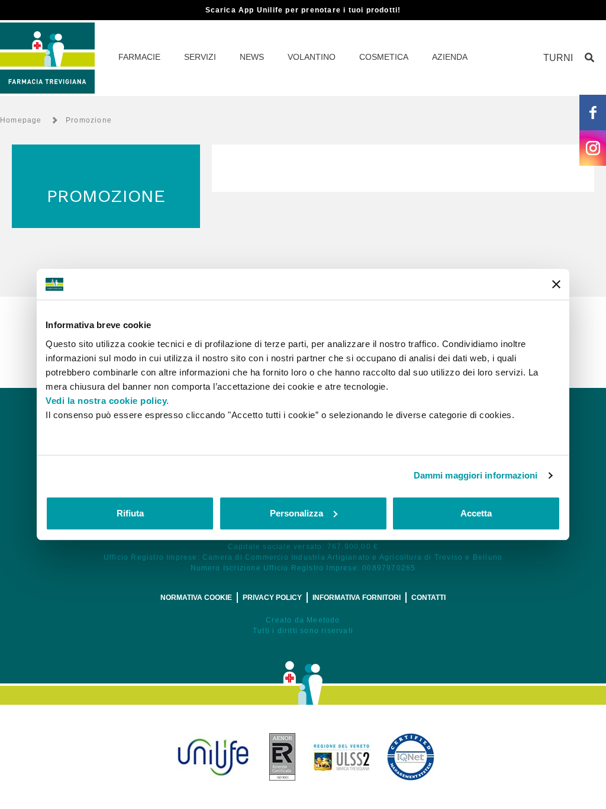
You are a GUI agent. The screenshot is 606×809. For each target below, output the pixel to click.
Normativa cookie (196, 597)
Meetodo (323, 620)
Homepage (21, 120)
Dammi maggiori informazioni (476, 475)
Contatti (428, 597)
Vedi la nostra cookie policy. (107, 401)
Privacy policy (272, 597)
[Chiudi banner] (556, 284)
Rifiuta (130, 513)
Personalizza (296, 513)
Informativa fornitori (356, 597)
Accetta (476, 513)
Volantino (312, 57)
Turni (558, 58)
